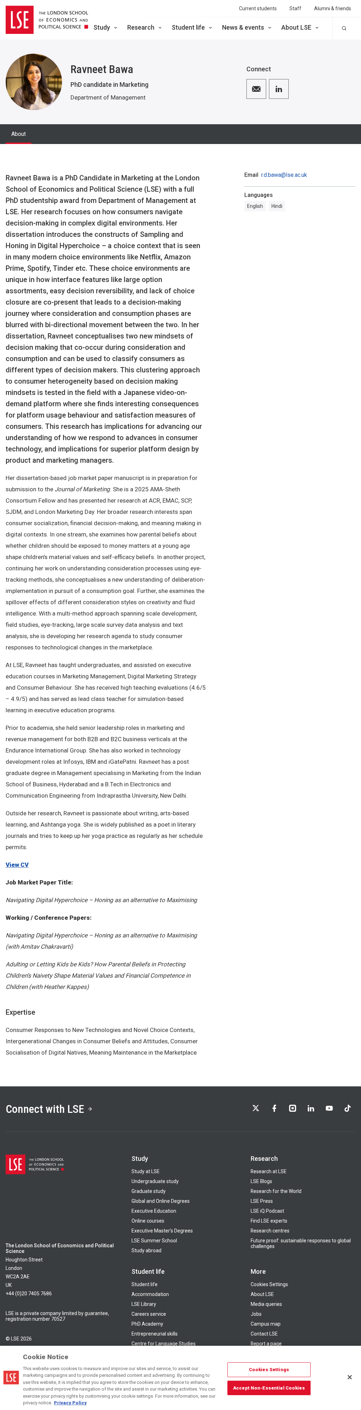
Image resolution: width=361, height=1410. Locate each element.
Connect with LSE (45, 1109)
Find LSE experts (269, 1221)
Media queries (266, 1304)
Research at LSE (269, 1171)
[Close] (349, 1377)
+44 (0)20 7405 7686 (29, 1293)
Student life (188, 27)
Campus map (266, 1324)
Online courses (147, 1221)
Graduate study (148, 1191)
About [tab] (18, 134)
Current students (258, 8)
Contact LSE (264, 1334)
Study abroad (146, 1250)
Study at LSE (145, 1171)
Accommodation (150, 1294)
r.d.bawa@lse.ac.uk (284, 175)
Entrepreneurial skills (154, 1334)
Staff (295, 8)
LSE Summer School (154, 1240)
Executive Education (153, 1211)
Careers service (148, 1314)
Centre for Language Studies (163, 1343)
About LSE (296, 27)
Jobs (256, 1314)
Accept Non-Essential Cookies (269, 1387)
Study (101, 27)
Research (140, 27)
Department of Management (108, 97)
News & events (243, 27)
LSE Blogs (261, 1181)
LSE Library (143, 1304)
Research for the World (276, 1191)
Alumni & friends (332, 8)
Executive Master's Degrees (162, 1231)
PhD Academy (147, 1324)
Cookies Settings (269, 1284)
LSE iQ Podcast (267, 1211)
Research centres (270, 1231)
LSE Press (262, 1201)
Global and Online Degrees (160, 1201)
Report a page (266, 1343)
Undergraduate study (155, 1181)
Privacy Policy (70, 1402)
